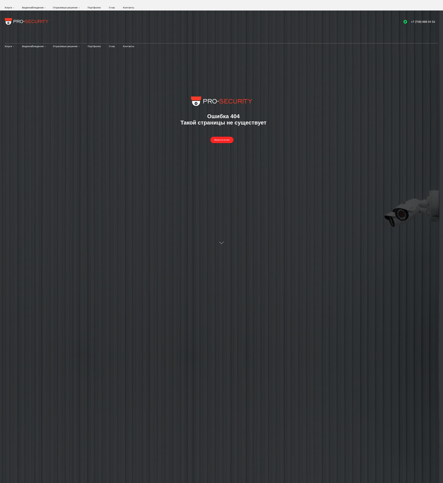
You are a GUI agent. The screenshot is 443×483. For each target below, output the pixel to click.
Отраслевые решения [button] (65, 46)
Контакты (128, 46)
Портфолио (94, 46)
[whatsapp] (405, 22)
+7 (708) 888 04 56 (423, 21)
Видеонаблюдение (33, 46)
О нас (112, 46)
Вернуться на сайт (222, 140)
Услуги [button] (9, 46)
